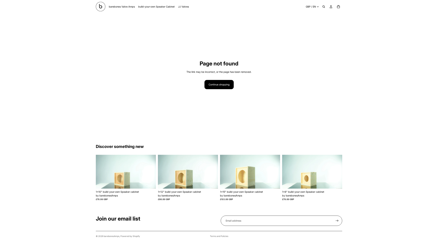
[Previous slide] (101, 171)
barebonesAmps (111, 236)
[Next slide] (151, 171)
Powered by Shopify (130, 236)
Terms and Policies (219, 236)
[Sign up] (337, 220)
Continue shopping (219, 84)
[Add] (150, 183)
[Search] (323, 6)
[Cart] (338, 6)
